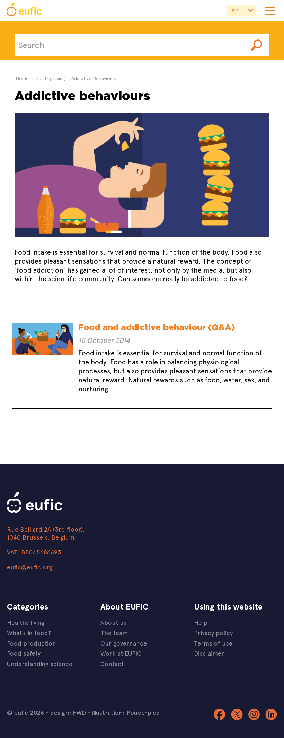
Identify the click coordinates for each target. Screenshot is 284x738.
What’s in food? (29, 632)
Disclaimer (209, 653)
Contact (112, 663)
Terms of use (213, 643)
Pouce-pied (143, 712)
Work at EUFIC (120, 653)
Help (200, 622)
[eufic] (24, 10)
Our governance (123, 643)
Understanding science (39, 663)
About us (113, 622)
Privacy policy (213, 632)
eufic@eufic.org (30, 566)
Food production (31, 643)
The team (114, 632)
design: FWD (68, 712)
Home (22, 78)
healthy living (50, 78)
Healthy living (25, 622)
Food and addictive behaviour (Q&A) (156, 327)
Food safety (24, 653)
